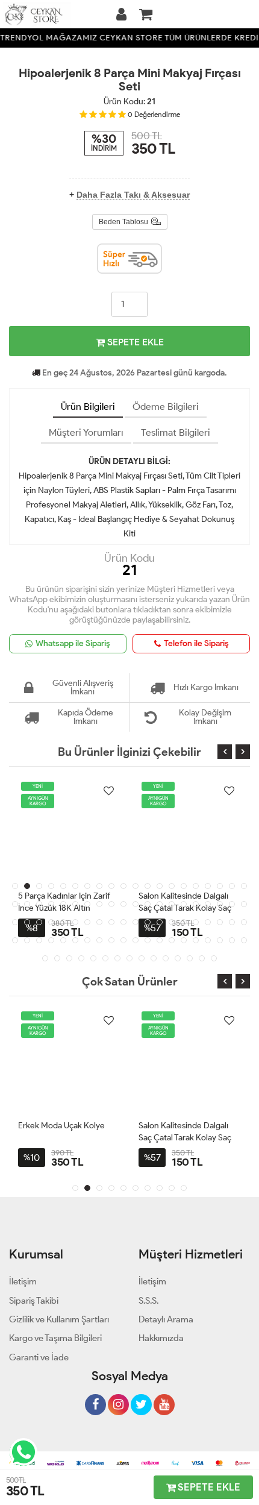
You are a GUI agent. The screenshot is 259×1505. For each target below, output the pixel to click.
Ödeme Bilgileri (166, 406)
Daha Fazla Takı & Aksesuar (133, 195)
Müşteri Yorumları (86, 432)
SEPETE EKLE (134, 342)
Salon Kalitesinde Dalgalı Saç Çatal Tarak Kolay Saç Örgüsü (64, 1137)
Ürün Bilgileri (88, 406)
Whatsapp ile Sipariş (73, 643)
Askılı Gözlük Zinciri (174, 1125)
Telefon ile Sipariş (196, 643)
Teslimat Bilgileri (175, 432)
